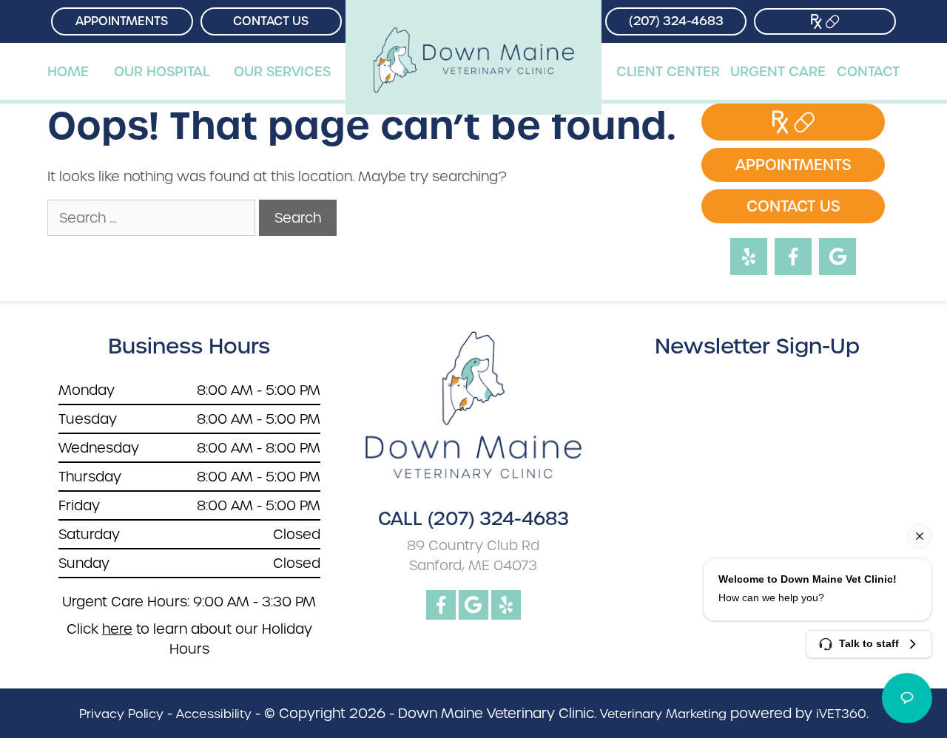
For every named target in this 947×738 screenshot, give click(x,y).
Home (68, 71)
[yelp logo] (506, 605)
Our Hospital (161, 71)
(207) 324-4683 (676, 21)
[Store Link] (825, 21)
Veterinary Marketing (663, 714)
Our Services (282, 71)
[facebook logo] (441, 605)
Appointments (121, 21)
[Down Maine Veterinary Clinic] (473, 21)
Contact (868, 71)
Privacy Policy (121, 714)
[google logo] (473, 605)
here (117, 628)
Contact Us (271, 21)
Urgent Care (778, 71)
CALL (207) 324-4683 (473, 519)
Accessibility (214, 714)
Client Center (668, 71)
